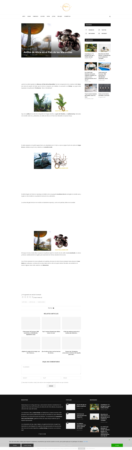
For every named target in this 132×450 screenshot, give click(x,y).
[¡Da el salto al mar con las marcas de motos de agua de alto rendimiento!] (51, 343)
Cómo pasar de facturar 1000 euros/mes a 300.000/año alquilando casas (31, 333)
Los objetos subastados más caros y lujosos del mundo (81, 426)
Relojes (60, 16)
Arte (23, 16)
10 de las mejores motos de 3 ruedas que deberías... (71, 332)
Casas (29, 16)
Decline (15, 445)
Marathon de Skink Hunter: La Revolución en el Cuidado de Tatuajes (104, 56)
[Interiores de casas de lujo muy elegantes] (70, 416)
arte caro (24, 302)
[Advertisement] (51, 70)
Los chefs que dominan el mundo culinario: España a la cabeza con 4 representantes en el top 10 (90, 76)
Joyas (53, 16)
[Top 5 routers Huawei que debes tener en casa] (51, 323)
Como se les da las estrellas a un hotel (103, 94)
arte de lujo (32, 302)
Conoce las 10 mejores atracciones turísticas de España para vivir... (71, 353)
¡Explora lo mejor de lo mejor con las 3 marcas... (31, 352)
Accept (117, 445)
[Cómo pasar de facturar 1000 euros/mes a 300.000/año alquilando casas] (30, 323)
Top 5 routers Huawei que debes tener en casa (51, 332)
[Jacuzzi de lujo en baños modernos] (70, 407)
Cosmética (67, 16)
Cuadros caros (41, 302)
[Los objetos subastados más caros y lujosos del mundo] (70, 426)
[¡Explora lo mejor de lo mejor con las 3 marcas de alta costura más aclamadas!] (30, 343)
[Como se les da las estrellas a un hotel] (104, 88)
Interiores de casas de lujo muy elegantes (82, 415)
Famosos (35, 16)
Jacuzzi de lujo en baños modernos (81, 405)
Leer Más (85, 441)
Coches (42, 16)
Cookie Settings (27, 445)
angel (26, 55)
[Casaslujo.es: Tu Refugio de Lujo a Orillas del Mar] (91, 48)
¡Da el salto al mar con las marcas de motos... (51, 352)
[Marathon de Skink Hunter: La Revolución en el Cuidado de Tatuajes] (104, 48)
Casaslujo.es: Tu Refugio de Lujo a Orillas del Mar (89, 55)
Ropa (48, 16)
